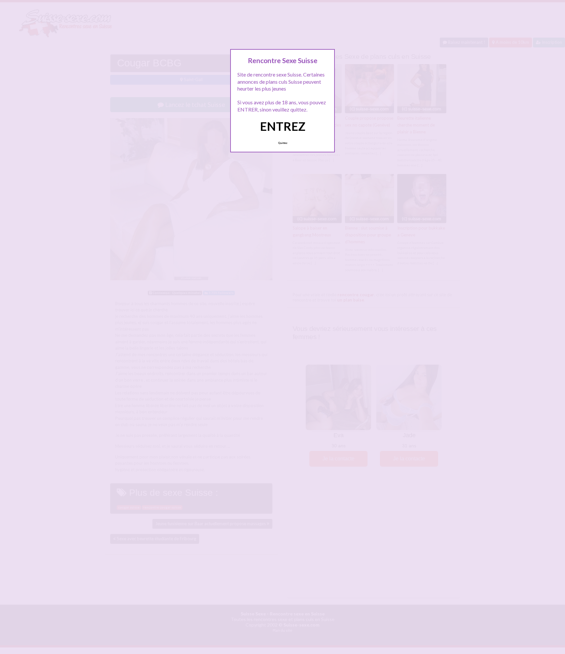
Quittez (282, 143)
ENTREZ (282, 126)
